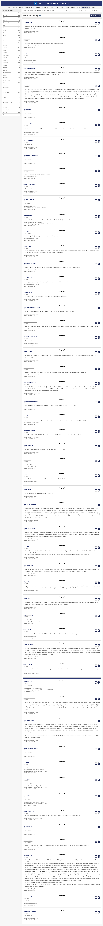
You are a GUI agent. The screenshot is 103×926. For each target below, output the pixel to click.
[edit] (99, 23)
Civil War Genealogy (31, 10)
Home (24, 10)
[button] (50, 22)
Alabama (39, 10)
